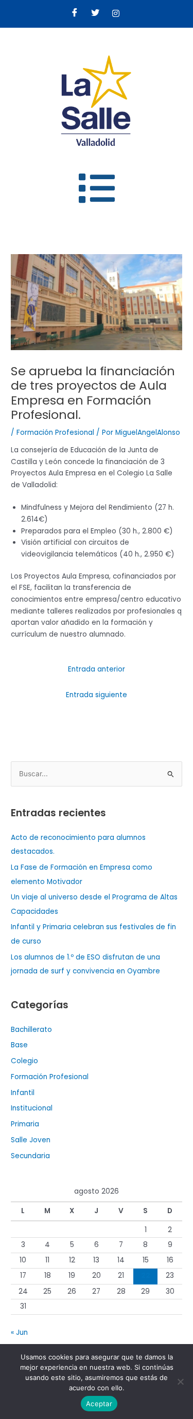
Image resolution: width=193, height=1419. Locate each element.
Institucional (31, 1108)
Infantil (22, 1093)
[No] (180, 1381)
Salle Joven (30, 1140)
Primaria (25, 1124)
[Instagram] (116, 14)
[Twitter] (95, 14)
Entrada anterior (96, 669)
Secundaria (30, 1156)
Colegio (24, 1061)
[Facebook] (74, 14)
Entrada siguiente (96, 695)
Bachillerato (31, 1029)
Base (19, 1045)
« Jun (19, 1332)
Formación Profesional (55, 432)
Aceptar (99, 1403)
